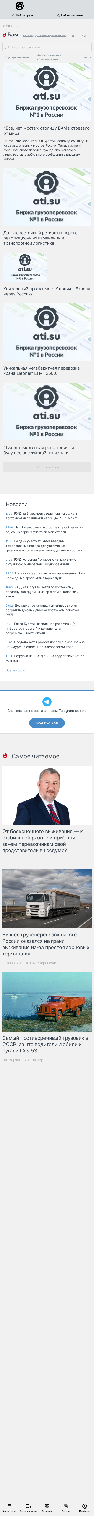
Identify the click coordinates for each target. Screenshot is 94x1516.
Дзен (6, 859)
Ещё (84, 57)
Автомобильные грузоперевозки (49, 57)
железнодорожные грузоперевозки (44, 35)
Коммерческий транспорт (23, 1060)
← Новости (10, 25)
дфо (83, 35)
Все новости (15, 670)
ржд (73, 35)
